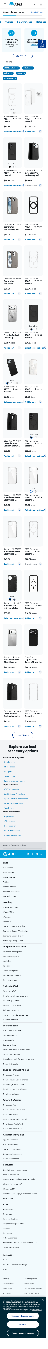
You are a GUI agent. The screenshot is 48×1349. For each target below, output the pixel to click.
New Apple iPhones (11, 1075)
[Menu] (5, 4)
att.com (5, 845)
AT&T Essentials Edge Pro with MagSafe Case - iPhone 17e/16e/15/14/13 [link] (30, 390)
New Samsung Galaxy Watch (15, 1119)
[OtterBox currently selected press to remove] (32, 68)
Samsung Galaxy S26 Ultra (14, 926)
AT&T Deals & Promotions (13, 1030)
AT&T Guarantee (10, 1237)
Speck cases (9, 808)
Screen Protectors (11, 776)
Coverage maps (8, 1284)
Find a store (8, 1209)
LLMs (5, 1269)
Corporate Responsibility (13, 1223)
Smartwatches (9, 886)
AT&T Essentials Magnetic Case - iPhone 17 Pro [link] (30, 282)
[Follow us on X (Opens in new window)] (28, 854)
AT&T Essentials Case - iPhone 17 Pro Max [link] (29, 714)
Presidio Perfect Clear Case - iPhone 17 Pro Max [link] (11, 660)
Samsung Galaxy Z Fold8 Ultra (15, 931)
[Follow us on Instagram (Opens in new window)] (36, 854)
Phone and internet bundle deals (16, 1049)
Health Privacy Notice (31, 1293)
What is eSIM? (9, 1189)
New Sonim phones (11, 1094)
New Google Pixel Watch (13, 1124)
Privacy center (29, 1284)
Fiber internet (9, 872)
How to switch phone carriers (15, 996)
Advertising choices (30, 1279)
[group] (22, 862)
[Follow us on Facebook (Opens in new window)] (32, 854)
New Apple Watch (10, 1114)
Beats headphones (12, 830)
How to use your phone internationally (19, 1179)
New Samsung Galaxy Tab (14, 1109)
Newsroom (7, 1214)
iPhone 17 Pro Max (10, 907)
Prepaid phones (9, 896)
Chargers (8, 771)
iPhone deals (8, 1040)
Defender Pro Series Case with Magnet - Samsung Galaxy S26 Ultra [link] (12, 444)
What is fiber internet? (12, 1184)
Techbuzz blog (8, 1255)
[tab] (9, 22)
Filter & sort (24, 56)
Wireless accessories (11, 891)
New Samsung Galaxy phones (15, 1079)
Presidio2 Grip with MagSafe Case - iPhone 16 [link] (11, 606)
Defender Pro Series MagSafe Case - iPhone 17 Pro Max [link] (33, 174)
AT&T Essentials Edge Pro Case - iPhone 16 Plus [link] (30, 498)
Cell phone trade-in (11, 1010)
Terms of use (7, 1288)
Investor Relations (10, 1219)
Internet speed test (11, 1000)
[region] (12, 109)
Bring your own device (12, 1005)
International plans (11, 956)
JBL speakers (9, 821)
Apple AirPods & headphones (16, 798)
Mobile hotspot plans (12, 975)
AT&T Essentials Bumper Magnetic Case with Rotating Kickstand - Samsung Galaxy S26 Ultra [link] (8, 174)
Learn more (34, 45)
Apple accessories (10, 1139)
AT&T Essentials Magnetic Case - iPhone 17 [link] (30, 552)
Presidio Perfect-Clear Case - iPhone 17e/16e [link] (12, 552)
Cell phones (8, 867)
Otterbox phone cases (13, 803)
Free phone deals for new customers (18, 1059)
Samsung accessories (12, 1149)
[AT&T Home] (15, 4)
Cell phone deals (10, 1035)
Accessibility (7, 1293)
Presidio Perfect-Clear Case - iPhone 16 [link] (12, 498)
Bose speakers (10, 825)
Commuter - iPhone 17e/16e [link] (11, 228)
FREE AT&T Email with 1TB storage (15, 1265)
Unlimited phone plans (12, 951)
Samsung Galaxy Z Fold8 (13, 935)
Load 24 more (23, 735)
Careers (6, 1228)
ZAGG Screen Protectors (14, 794)
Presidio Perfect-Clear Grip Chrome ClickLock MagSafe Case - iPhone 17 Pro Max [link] (12, 336)
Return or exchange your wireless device (20, 1193)
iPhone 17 (7, 921)
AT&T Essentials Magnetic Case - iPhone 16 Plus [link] (30, 606)
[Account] (41, 4)
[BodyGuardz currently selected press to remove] (15, 78)
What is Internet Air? (11, 1174)
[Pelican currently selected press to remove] (12, 73)
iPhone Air (7, 917)
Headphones (9, 762)
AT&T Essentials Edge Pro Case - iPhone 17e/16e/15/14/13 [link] (8, 390)
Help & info (7, 1233)
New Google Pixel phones (13, 1084)
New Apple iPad (9, 1105)
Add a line (7, 961)
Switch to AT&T (9, 991)
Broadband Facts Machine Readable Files (20, 1242)
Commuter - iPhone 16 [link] (9, 282)
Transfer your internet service (15, 1015)
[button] (36, 13)
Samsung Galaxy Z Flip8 (13, 940)
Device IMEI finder (10, 1019)
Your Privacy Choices (31, 1288)
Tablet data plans (10, 970)
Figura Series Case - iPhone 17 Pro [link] (33, 660)
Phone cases (9, 766)
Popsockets (9, 816)
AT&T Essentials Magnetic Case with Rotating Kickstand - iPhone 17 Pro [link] (29, 228)
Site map (6, 1279)
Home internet (9, 877)
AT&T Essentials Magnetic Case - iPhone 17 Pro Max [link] (8, 120)
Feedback (6, 1260)
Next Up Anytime (10, 980)
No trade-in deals (10, 1064)
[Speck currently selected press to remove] (24, 73)
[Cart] (35, 4)
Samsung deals (9, 1045)
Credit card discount (11, 1054)
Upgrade (6, 965)
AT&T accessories (11, 789)
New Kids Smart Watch (12, 1128)
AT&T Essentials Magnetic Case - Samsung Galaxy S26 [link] (30, 444)
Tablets (6, 882)
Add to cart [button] (30, 131)
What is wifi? (8, 1198)
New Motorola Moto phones (15, 1089)
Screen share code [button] (11, 1247)
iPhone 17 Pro (8, 912)
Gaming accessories (12, 835)
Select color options (13, 131)
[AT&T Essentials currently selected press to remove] (18, 68)
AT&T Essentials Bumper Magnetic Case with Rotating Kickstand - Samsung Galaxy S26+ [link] (30, 336)
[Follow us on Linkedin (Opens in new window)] (40, 854)
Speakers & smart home (14, 781)
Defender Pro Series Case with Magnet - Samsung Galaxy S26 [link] (12, 714)
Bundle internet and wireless (15, 1170)
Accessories (15, 845)
